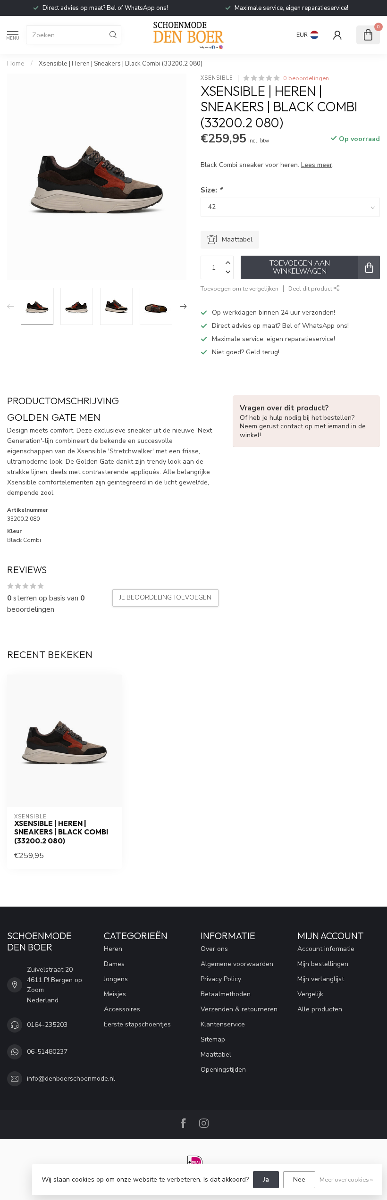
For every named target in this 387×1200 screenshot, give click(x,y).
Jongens (116, 979)
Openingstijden (223, 1069)
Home (16, 63)
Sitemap (213, 1039)
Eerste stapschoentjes (137, 1024)
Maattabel (216, 1054)
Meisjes (115, 994)
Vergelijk (310, 994)
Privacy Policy (221, 979)
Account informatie (325, 948)
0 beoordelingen (306, 78)
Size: (211, 190)
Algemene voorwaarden (237, 963)
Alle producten (319, 1009)
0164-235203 (47, 1024)
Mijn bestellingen (322, 963)
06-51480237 (47, 1051)
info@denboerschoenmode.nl (71, 1078)
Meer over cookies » (346, 1179)
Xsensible (217, 78)
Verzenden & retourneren (239, 1009)
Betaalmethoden (226, 994)
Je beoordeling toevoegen (165, 597)
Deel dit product (311, 288)
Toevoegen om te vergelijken (239, 288)
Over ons (214, 948)
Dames (114, 963)
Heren (113, 948)
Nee (299, 1179)
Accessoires (122, 1009)
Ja (266, 1179)
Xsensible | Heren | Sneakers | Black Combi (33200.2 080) (120, 63)
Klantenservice (223, 1024)
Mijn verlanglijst (320, 979)
